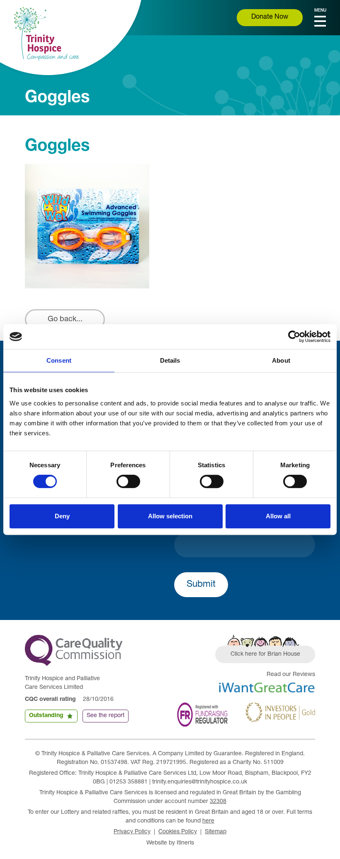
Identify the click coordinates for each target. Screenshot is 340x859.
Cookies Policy (177, 832)
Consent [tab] (58, 360)
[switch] (128, 481)
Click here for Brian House (265, 654)
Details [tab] (170, 360)
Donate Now (269, 17)
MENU (320, 11)
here (208, 821)
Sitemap (215, 832)
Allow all (278, 516)
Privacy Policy (132, 832)
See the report (105, 716)
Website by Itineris (170, 843)
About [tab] (281, 360)
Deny (62, 516)
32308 (218, 802)
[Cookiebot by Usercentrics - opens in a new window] (294, 336)
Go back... (65, 319)
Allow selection (170, 516)
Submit (201, 584)
